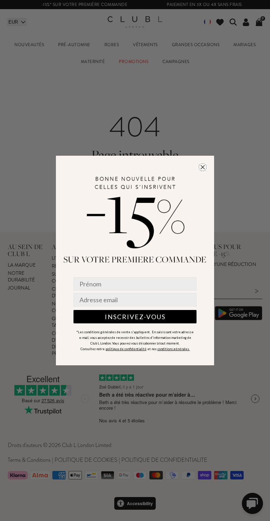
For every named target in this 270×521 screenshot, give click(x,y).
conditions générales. (174, 349)
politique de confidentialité (126, 349)
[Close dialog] (202, 167)
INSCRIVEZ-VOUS (135, 317)
